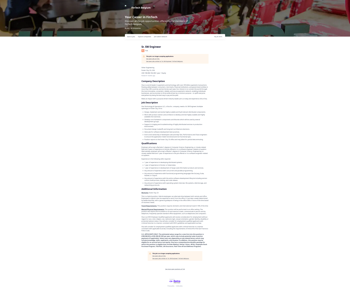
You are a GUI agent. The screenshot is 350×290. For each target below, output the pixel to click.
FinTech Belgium (141, 7)
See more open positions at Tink (175, 269)
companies (144, 37)
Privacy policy (171, 286)
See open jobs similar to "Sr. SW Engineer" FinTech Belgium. (164, 61)
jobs (131, 37)
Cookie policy (179, 286)
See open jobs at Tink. (153, 59)
